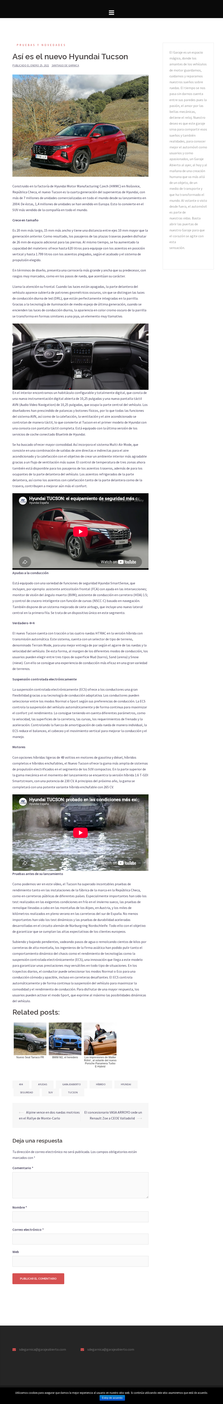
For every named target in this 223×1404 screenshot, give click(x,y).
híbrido (101, 1084)
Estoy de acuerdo (112, 1397)
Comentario (22, 1168)
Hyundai (126, 1084)
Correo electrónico (28, 1229)
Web (15, 1252)
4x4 (21, 1084)
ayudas (42, 1084)
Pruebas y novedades (41, 45)
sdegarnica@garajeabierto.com (42, 1349)
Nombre (19, 1207)
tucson (73, 1092)
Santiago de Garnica (65, 65)
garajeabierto (71, 1084)
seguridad (26, 1092)
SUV (50, 1092)
